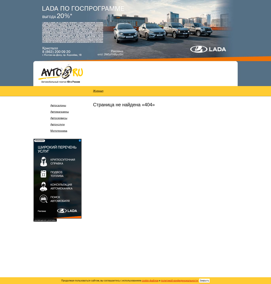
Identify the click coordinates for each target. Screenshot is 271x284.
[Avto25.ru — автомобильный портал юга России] (60, 73)
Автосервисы (58, 118)
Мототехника (58, 130)
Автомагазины (59, 111)
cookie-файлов (150, 280)
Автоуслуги (57, 124)
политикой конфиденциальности (179, 280)
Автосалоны (58, 105)
